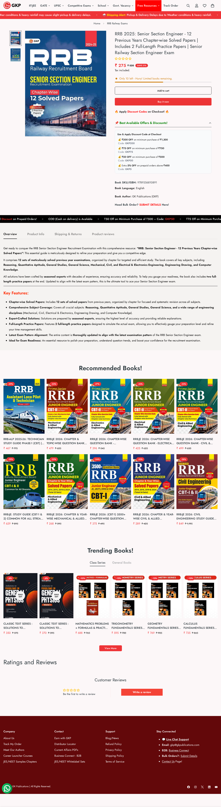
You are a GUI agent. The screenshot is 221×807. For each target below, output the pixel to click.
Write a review (142, 692)
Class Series (97, 562)
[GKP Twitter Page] (202, 787)
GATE (43, 6)
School (102, 6)
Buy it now (163, 101)
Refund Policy (113, 744)
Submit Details (189, 756)
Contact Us (168, 761)
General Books (121, 562)
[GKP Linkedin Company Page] (209, 787)
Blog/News (112, 738)
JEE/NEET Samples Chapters (20, 762)
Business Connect (179, 750)
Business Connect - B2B (67, 756)
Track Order (171, 6)
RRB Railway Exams (117, 23)
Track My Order (12, 744)
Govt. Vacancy (122, 6)
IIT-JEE (32, 6)
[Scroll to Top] (214, 788)
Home (97, 23)
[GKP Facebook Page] (188, 787)
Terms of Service (114, 762)
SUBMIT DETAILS (150, 205)
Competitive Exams (79, 6)
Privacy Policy (113, 750)
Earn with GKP (62, 738)
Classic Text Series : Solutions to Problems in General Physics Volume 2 (19, 626)
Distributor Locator (65, 744)
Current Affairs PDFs (66, 750)
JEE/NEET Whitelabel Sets (69, 762)
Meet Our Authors (13, 750)
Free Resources (147, 6)
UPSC (57, 6)
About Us (8, 738)
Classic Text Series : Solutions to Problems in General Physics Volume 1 (55, 626)
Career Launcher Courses (17, 756)
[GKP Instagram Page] (195, 787)
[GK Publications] (12, 5)
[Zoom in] (99, 38)
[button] (123, 59)
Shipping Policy (114, 756)
